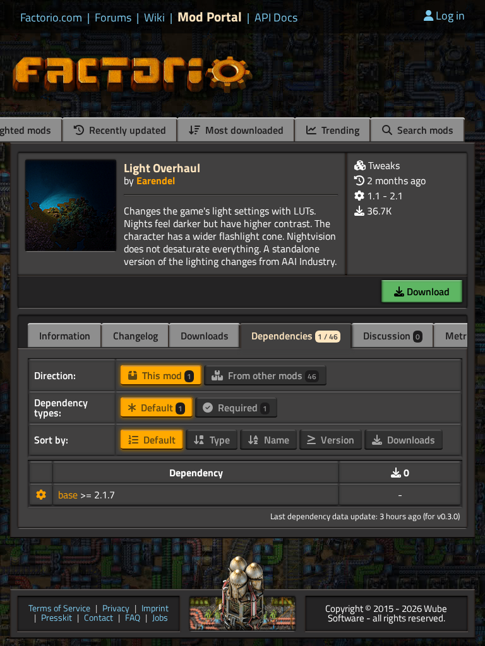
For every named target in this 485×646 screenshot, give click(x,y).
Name (275, 439)
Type (218, 439)
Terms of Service (59, 609)
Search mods (424, 130)
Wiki (154, 17)
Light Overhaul (162, 167)
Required (241, 407)
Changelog (135, 335)
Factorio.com (51, 17)
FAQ (132, 618)
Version (336, 439)
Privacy (115, 609)
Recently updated (126, 130)
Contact (98, 618)
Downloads (205, 335)
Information (64, 335)
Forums (113, 17)
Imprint (155, 609)
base (69, 494)
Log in (450, 15)
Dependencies (294, 335)
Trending (339, 130)
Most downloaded (243, 130)
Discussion (391, 335)
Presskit (56, 618)
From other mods (270, 375)
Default (160, 407)
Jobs (160, 618)
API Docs (275, 17)
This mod (165, 375)
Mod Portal (209, 16)
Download (427, 291)
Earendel (155, 180)
